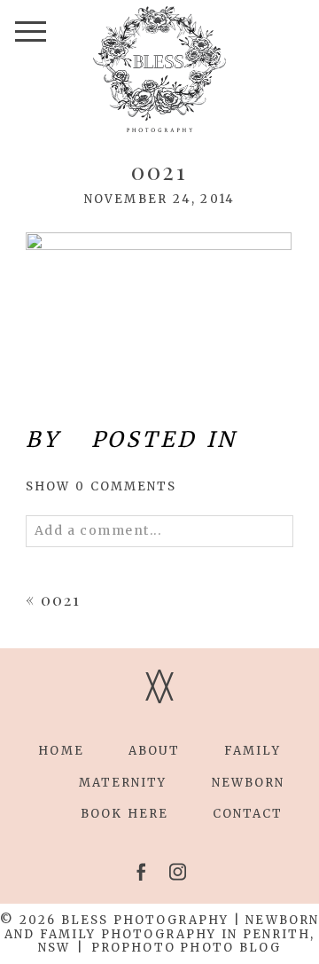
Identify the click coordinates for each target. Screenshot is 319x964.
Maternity (123, 782)
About (154, 750)
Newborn (248, 782)
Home (60, 750)
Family (252, 750)
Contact (248, 813)
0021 (61, 599)
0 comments (101, 486)
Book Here (124, 813)
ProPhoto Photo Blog (186, 947)
